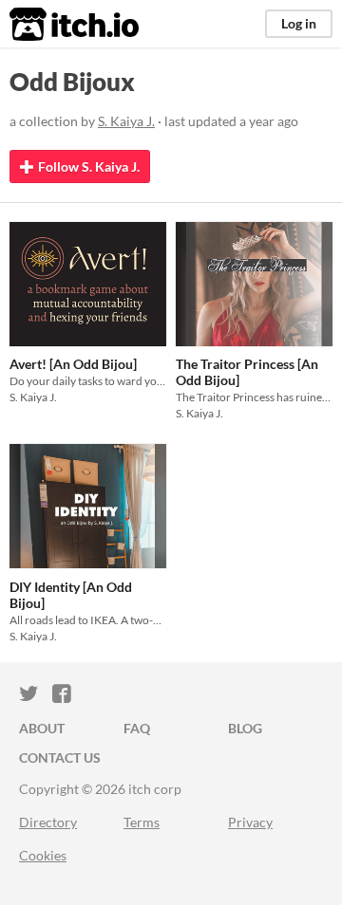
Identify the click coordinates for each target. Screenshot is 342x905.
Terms (142, 822)
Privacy (250, 822)
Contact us (60, 757)
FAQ (137, 728)
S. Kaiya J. (126, 121)
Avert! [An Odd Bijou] (73, 364)
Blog (245, 728)
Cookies (42, 855)
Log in (298, 23)
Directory (48, 822)
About (42, 728)
